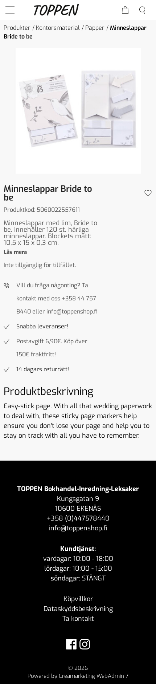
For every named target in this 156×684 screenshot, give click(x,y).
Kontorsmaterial (58, 28)
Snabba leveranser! (42, 326)
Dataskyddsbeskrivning (78, 608)
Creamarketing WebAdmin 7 (93, 676)
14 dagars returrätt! (42, 369)
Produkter (17, 28)
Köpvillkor (78, 599)
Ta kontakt (78, 618)
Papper (94, 28)
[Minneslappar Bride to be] (78, 111)
